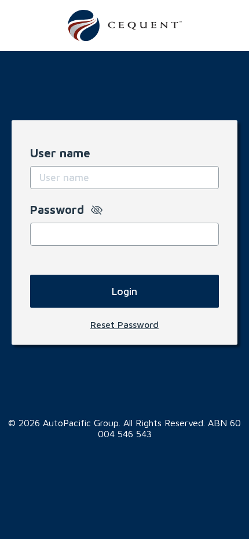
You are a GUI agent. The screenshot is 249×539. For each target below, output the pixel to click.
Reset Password (124, 324)
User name (60, 153)
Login (124, 291)
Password (60, 209)
